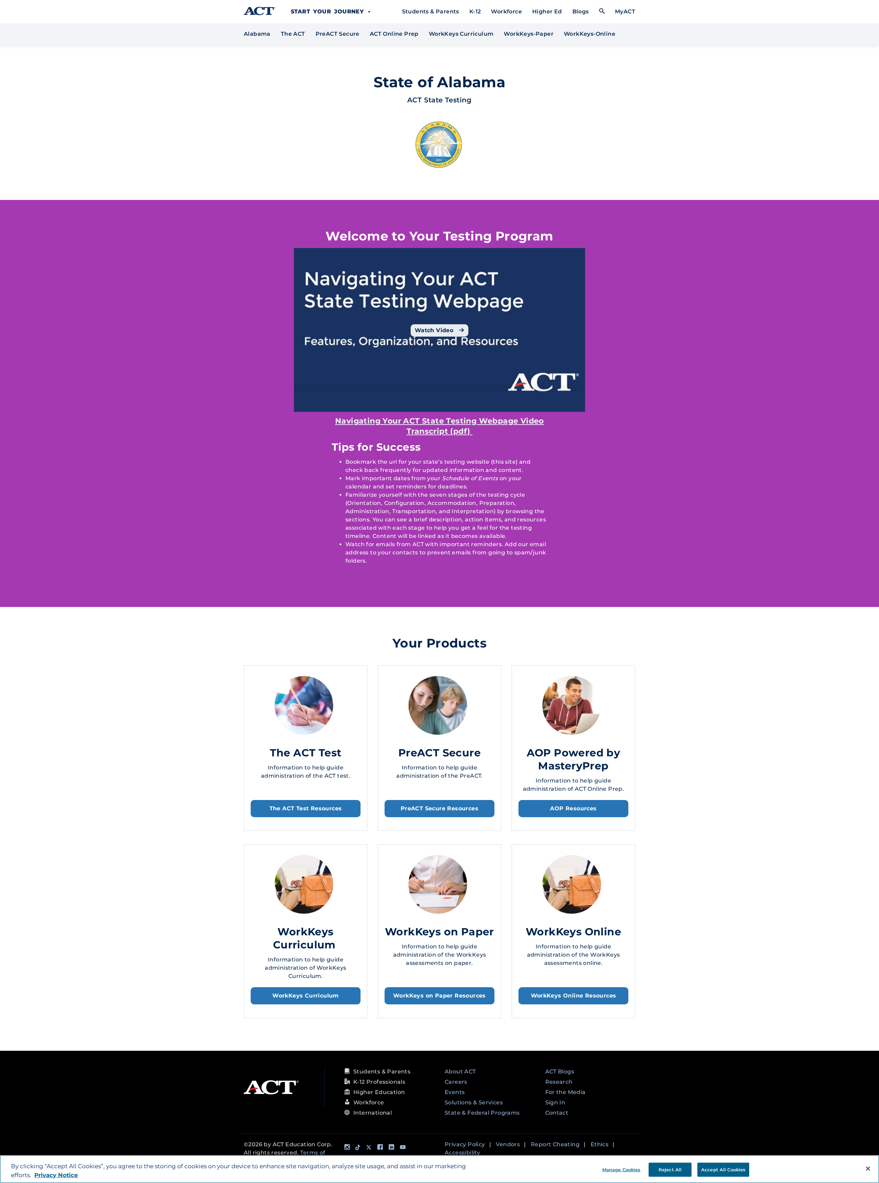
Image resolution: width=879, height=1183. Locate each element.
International (372, 1112)
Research (559, 1082)
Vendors (508, 1144)
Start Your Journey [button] (329, 11)
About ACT (460, 1071)
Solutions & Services (474, 1102)
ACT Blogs (559, 1071)
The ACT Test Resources (306, 808)
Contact (557, 1112)
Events (455, 1092)
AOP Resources (573, 808)
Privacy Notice (56, 1175)
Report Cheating (555, 1144)
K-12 (475, 11)
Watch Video (435, 330)
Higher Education (379, 1092)
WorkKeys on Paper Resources (439, 995)
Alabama (258, 33)
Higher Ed (547, 11)
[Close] (868, 1168)
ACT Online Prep (394, 34)
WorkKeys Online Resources (573, 995)
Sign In (555, 1102)
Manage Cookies (621, 1169)
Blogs (580, 11)
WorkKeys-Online (589, 34)
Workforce (506, 11)
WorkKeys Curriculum (461, 34)
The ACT (293, 34)
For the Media (565, 1092)
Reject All (670, 1169)
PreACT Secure (337, 34)
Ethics (599, 1144)
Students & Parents (430, 11)
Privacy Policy (465, 1144)
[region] (439, 1169)
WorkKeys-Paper (528, 34)
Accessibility (462, 1152)
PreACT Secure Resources (439, 808)
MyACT (625, 11)
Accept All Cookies (723, 1169)
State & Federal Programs (482, 1112)
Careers (456, 1082)
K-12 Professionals (379, 1082)
